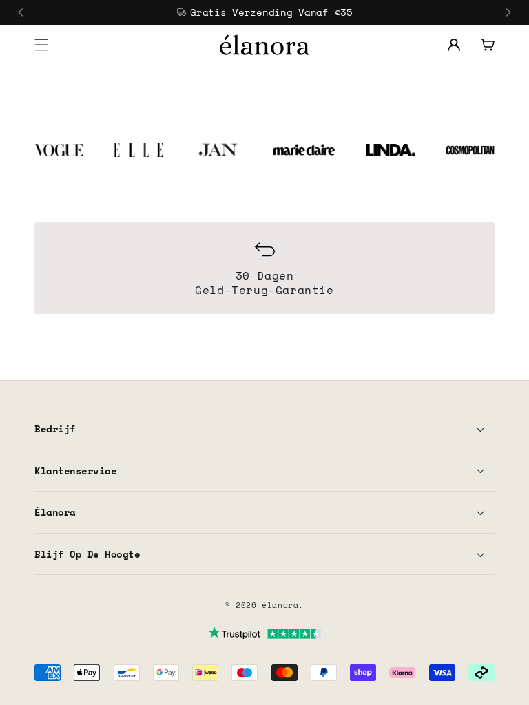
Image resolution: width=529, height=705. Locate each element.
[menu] (41, 45)
